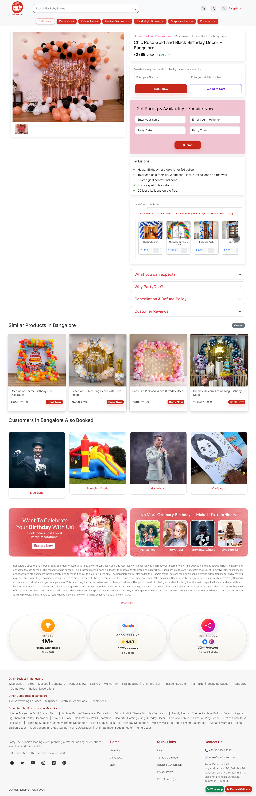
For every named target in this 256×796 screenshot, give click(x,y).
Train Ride (197, 683)
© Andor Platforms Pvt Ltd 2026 (27, 789)
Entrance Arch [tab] (146, 213)
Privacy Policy (165, 771)
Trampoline (239, 683)
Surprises (51, 700)
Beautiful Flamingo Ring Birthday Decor (140, 718)
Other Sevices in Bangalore (26, 678)
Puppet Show (77, 683)
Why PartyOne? (148, 286)
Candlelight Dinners (149, 21)
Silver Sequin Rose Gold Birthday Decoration (119, 722)
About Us (115, 750)
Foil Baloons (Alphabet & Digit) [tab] (191, 213)
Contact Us (116, 757)
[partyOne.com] (18, 8)
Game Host (18, 688)
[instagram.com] (43, 762)
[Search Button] (134, 8)
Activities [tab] (155, 204)
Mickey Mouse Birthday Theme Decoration (179, 722)
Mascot (43, 683)
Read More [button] (128, 603)
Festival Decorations (117, 21)
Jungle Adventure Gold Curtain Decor (33, 713)
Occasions (206, 21)
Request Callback (239, 789)
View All (238, 325)
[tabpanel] (68, 129)
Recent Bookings (166, 779)
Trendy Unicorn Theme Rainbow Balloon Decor (201, 713)
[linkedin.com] (53, 762)
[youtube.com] (32, 762)
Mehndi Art (111, 683)
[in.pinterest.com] (64, 762)
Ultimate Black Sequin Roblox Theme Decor (123, 727)
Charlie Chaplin (152, 683)
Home (137, 36)
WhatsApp (216, 789)
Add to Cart (217, 89)
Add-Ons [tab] (140, 204)
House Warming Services (25, 700)
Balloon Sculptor (176, 683)
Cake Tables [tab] (164, 213)
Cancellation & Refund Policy (160, 299)
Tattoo (30, 683)
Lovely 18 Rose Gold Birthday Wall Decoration (82, 718)
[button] (151, 230)
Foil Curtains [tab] (217, 213)
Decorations (66, 21)
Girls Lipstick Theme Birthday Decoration (141, 713)
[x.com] (22, 762)
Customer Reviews (151, 311)
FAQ (159, 750)
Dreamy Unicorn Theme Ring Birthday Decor (217, 393)
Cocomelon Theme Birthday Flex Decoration (31, 393)
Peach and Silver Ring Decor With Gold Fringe (96, 393)
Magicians (15, 683)
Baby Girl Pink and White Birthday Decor (158, 391)
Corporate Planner (182, 21)
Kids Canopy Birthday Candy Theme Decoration (61, 727)
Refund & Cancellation (169, 764)
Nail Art (95, 683)
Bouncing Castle (218, 683)
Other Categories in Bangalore (28, 695)
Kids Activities (89, 21)
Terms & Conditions (168, 757)
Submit (187, 145)
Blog (112, 764)
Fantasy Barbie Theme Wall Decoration (86, 713)
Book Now (161, 89)
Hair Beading (130, 683)
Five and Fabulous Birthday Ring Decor (194, 718)
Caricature (58, 683)
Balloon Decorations (158, 36)
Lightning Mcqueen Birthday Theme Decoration (56, 722)
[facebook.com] (12, 762)
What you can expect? (155, 274)
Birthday (44, 21)
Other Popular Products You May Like (33, 708)
